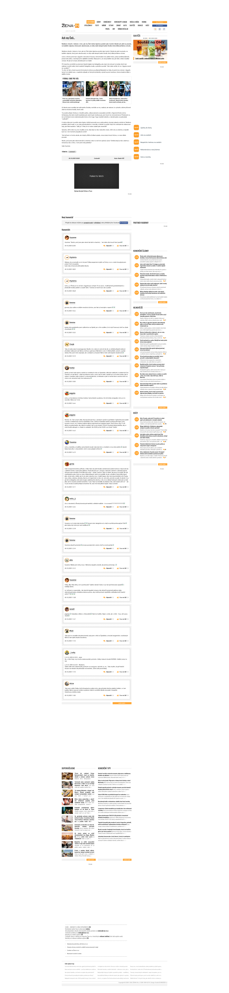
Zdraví (118, 25)
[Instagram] (160, 29)
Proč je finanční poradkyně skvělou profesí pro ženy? (79, 975)
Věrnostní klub (123, 29)
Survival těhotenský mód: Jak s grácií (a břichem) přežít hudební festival (81, 966)
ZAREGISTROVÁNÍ (88, 223)
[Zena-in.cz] (71, 25)
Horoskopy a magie (120, 22)
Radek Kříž (121, 158)
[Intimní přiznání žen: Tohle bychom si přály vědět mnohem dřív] (96, 88)
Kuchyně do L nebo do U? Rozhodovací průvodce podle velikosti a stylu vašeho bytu (146, 969)
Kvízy (147, 25)
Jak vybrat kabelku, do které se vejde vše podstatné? (79, 972)
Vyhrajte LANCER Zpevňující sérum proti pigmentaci (148, 57)
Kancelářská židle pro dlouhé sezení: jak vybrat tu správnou (114, 975)
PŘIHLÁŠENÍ (97, 223)
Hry (114, 29)
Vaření (104, 25)
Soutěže (132, 25)
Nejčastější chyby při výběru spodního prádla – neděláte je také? (114, 972)
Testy (97, 25)
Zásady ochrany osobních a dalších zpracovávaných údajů (82, 947)
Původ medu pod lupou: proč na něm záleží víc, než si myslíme (146, 975)
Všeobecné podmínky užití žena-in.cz (77, 944)
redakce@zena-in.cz (103, 931)
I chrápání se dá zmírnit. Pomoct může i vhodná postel (112, 966)
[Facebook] (164, 29)
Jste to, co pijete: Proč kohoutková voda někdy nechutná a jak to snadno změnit (114, 978)
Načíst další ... (122, 703)
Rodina (144, 22)
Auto (125, 25)
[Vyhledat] (155, 29)
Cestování (90, 22)
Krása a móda (134, 22)
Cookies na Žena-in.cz (73, 950)
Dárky (99, 22)
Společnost (88, 25)
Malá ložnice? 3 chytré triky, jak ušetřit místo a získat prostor (146, 978)
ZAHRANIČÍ (72, 152)
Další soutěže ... (162, 62)
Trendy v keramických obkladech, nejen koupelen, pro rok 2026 (146, 972)
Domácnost (107, 22)
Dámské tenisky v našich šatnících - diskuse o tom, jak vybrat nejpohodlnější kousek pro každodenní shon (114, 969)
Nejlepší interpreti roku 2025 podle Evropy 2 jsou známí (80, 978)
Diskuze (140, 25)
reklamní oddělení (104, 936)
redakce (87, 929)
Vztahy (111, 25)
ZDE (90, 927)
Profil (107, 29)
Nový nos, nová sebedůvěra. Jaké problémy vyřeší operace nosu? (146, 966)
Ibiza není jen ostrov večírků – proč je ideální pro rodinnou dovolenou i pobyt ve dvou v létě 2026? (81, 969)
